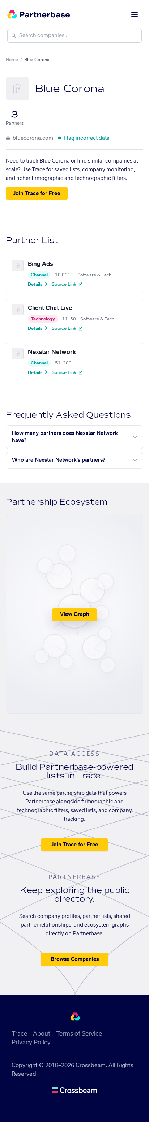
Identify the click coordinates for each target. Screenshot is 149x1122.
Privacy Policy (31, 1042)
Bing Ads (40, 264)
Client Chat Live (50, 308)
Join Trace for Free (36, 193)
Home (12, 59)
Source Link (64, 284)
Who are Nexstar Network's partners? (58, 460)
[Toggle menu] (134, 14)
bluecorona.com (32, 138)
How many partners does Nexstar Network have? (65, 437)
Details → (37, 284)
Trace (19, 1034)
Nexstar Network (52, 352)
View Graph (74, 614)
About (41, 1034)
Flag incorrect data (87, 138)
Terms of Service (79, 1034)
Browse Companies (75, 959)
